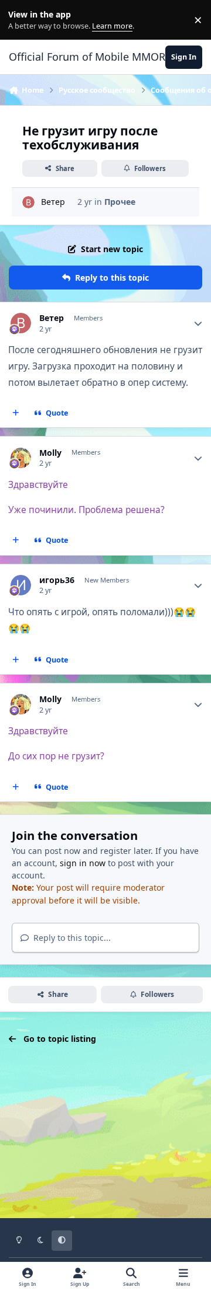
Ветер (53, 201)
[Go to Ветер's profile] (28, 202)
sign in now (83, 863)
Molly (50, 453)
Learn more (22, 20)
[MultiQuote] (16, 413)
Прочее (119, 201)
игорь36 (56, 580)
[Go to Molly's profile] (21, 458)
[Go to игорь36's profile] (21, 585)
